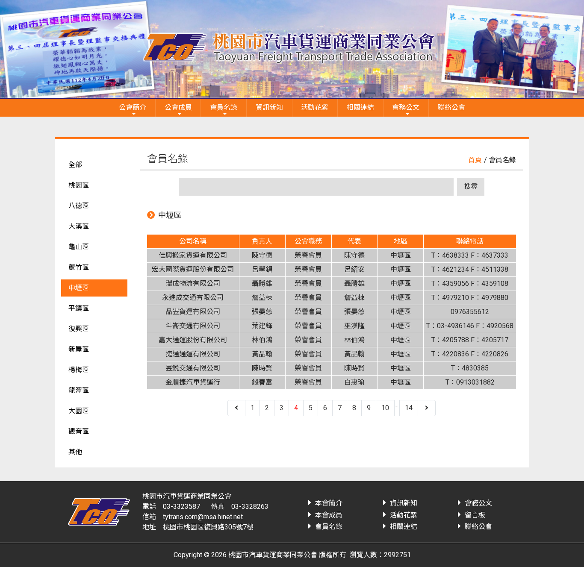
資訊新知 (269, 107)
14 (409, 408)
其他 (75, 452)
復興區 (78, 329)
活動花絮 (314, 107)
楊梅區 (78, 370)
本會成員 (328, 515)
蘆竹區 (78, 267)
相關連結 (360, 107)
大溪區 (78, 226)
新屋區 (78, 349)
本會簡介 (328, 503)
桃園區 (78, 185)
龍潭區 (78, 390)
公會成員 (178, 107)
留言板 (475, 515)
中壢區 (78, 288)
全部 (75, 165)
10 (385, 408)
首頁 (475, 160)
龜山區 (78, 247)
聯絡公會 (451, 107)
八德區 (78, 206)
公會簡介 (132, 107)
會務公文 (405, 107)
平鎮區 (78, 308)
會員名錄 (223, 107)
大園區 (78, 411)
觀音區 (78, 431)
